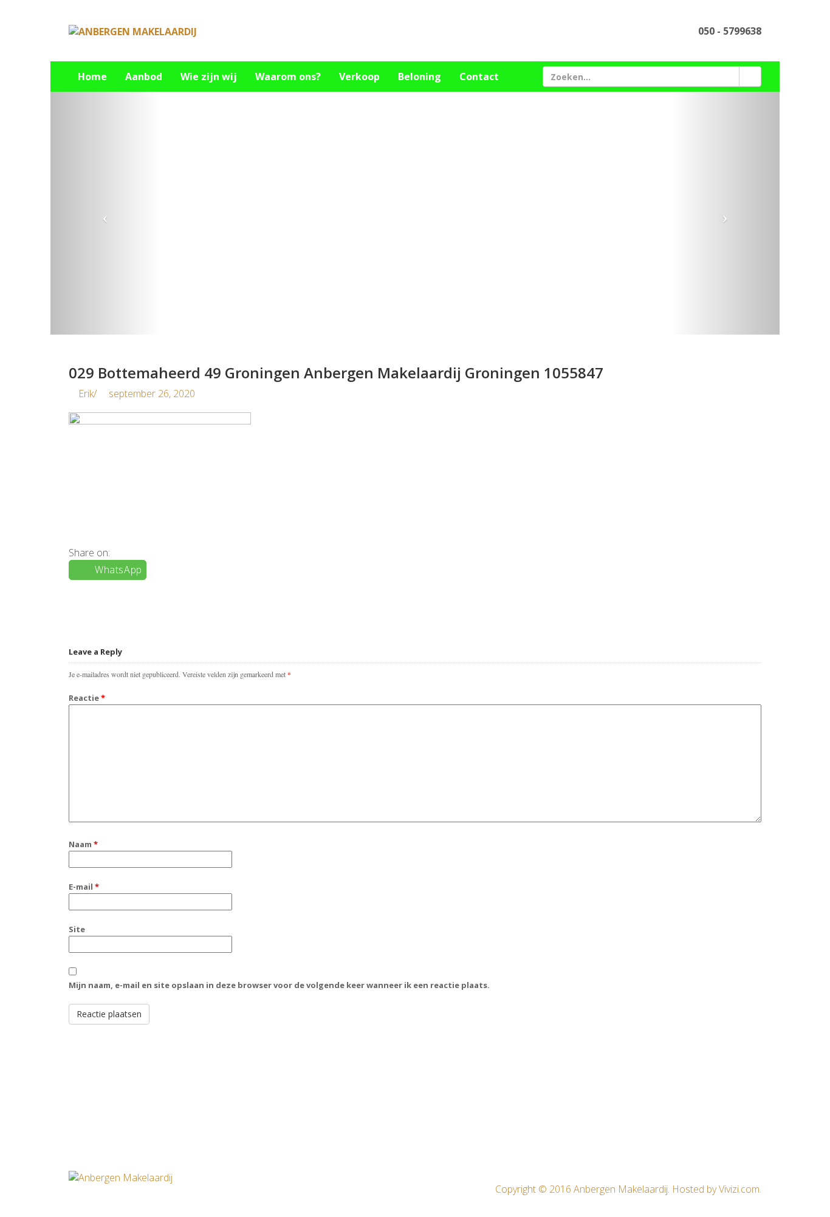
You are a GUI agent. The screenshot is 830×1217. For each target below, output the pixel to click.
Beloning (419, 76)
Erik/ (135, 393)
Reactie (87, 697)
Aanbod (143, 76)
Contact (479, 76)
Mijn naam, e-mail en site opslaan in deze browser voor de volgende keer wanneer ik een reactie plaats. (279, 985)
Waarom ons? (288, 76)
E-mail (84, 886)
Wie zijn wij (208, 76)
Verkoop (359, 76)
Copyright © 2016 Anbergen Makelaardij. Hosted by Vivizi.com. (628, 1189)
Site (77, 929)
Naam (83, 844)
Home (92, 76)
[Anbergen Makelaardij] (133, 31)
